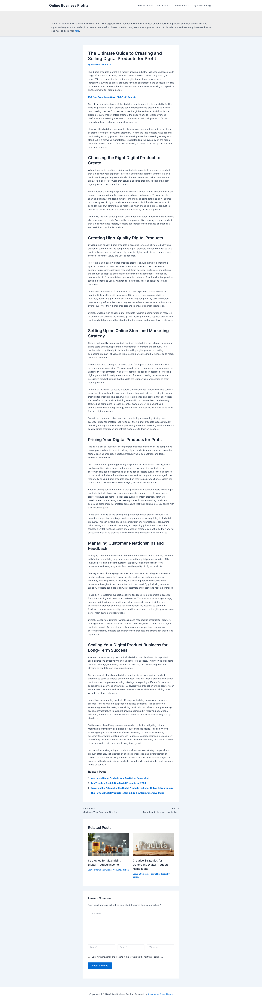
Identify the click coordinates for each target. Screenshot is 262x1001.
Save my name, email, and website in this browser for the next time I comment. (127, 957)
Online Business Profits (69, 5)
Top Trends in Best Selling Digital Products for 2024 (118, 783)
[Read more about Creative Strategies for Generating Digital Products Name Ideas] (153, 844)
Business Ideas (145, 5)
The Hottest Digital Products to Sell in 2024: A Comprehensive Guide (127, 793)
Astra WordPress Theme (160, 994)
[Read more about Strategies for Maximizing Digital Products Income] (108, 844)
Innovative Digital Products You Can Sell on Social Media (120, 778)
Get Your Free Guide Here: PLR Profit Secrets (112, 97)
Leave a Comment (96, 870)
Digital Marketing (202, 5)
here (77, 30)
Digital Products (113, 870)
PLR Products (182, 5)
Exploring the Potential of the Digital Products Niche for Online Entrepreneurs (132, 788)
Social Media (163, 5)
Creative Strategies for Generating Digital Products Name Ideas (151, 864)
